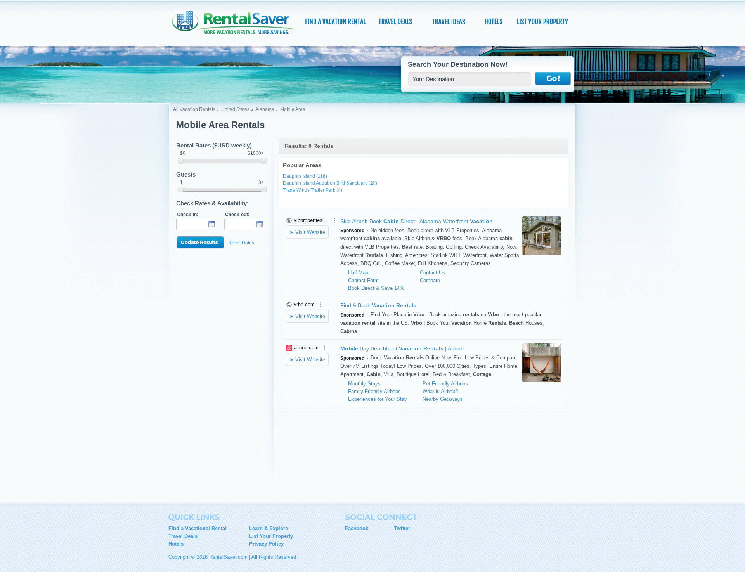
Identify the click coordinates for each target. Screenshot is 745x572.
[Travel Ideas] (449, 21)
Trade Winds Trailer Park (312, 190)
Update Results (200, 242)
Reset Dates (241, 243)
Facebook (356, 528)
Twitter (402, 528)
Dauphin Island (305, 176)
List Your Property (271, 536)
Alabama (264, 109)
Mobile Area (292, 109)
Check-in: (187, 214)
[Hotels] (494, 21)
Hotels (176, 544)
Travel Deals (183, 536)
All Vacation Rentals (194, 109)
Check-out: (237, 214)
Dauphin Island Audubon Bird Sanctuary (330, 183)
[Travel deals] (396, 21)
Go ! (553, 79)
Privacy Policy (266, 544)
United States (235, 109)
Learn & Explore (268, 528)
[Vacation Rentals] (335, 21)
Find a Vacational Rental (197, 528)
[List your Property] (542, 21)
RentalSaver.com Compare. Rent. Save (237, 25)
